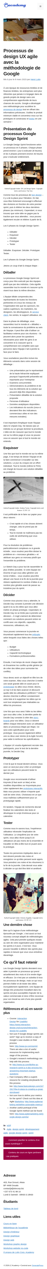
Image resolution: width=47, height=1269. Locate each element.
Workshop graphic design (15, 1244)
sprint (30, 1133)
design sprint (18, 1129)
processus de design (12, 109)
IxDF (9, 1125)
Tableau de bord (10, 1208)
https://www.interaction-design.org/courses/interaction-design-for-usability (24, 1028)
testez (32, 119)
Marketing (19, 1101)
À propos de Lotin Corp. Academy (18, 1252)
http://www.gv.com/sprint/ (26, 1046)
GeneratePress (37, 1265)
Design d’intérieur (11, 1232)
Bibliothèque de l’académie (15, 1228)
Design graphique (11, 1236)
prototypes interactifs (32, 788)
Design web (8, 1240)
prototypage (8, 687)
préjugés (36, 634)
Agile (9, 1129)
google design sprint (18, 1133)
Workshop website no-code (15, 1248)
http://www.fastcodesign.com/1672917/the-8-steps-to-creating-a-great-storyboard (27, 1089)
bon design (37, 195)
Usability (23, 1021)
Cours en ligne (10, 1224)
